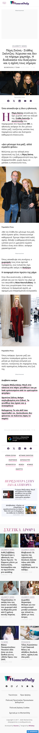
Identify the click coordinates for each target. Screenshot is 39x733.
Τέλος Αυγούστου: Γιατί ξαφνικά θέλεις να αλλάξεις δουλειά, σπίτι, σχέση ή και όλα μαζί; (29, 651)
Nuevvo (16, 726)
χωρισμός (6, 262)
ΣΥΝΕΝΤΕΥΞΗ (11, 464)
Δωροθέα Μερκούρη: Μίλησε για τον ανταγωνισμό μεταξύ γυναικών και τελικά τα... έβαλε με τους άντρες (29, 608)
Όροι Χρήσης (25, 695)
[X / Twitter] (14, 101)
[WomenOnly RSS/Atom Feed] (32, 686)
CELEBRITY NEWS (19, 46)
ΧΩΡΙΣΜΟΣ (13, 460)
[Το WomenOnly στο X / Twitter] (22, 686)
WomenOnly (19, 679)
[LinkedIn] (19, 101)
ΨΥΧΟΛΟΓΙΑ (25, 642)
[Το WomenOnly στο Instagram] (11, 686)
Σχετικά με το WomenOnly (19, 713)
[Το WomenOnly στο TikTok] (17, 686)
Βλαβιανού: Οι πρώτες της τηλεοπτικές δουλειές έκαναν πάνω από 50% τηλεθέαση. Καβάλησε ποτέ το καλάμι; (29, 561)
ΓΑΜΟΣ (30, 464)
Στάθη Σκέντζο (23, 118)
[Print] (30, 101)
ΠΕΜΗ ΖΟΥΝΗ (11, 455)
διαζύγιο (26, 267)
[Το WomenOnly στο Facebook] (6, 686)
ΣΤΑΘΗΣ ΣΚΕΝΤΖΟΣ (26, 455)
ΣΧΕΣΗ (22, 464)
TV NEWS (4, 642)
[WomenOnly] (19, 3)
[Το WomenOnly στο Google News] (27, 686)
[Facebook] (8, 101)
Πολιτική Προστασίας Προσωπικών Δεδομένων (19, 701)
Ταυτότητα (13, 695)
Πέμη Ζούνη (17, 113)
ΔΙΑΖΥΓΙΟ (20, 469)
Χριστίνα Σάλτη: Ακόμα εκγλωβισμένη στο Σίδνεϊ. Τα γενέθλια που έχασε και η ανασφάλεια (15, 401)
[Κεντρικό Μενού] (4, 3)
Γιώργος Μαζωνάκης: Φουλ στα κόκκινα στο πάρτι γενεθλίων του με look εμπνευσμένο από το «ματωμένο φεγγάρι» (19, 389)
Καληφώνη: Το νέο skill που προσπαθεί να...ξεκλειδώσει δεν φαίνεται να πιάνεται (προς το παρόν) (17, 414)
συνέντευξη (17, 121)
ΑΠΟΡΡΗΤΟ (33, 731)
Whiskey (31, 726)
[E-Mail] (25, 101)
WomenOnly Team (12, 67)
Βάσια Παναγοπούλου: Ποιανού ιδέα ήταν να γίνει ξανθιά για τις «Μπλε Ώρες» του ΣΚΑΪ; (9, 652)
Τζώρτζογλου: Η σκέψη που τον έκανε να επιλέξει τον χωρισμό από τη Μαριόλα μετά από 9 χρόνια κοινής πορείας (9, 607)
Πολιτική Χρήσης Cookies (19, 707)
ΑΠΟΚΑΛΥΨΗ (25, 460)
